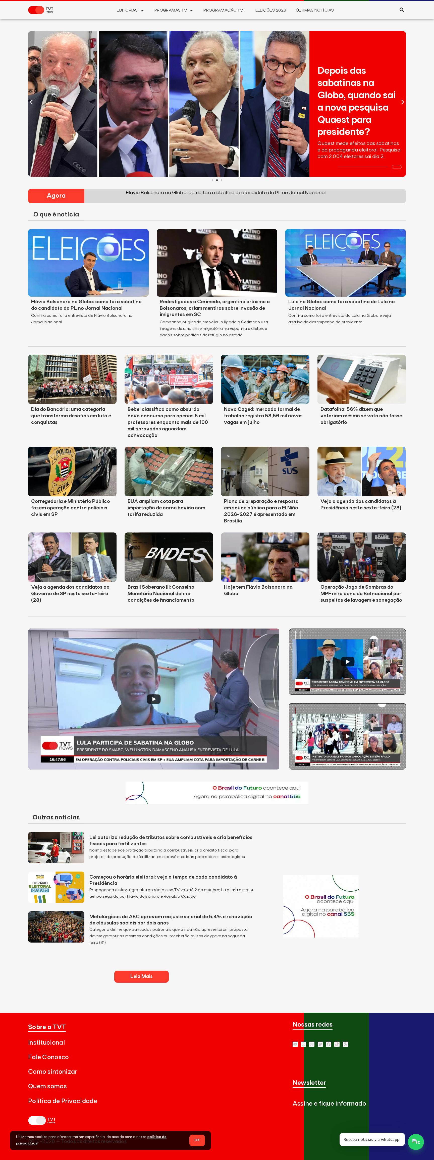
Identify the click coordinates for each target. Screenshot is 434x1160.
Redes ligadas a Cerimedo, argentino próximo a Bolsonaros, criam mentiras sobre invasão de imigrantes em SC (215, 308)
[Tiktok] (337, 1044)
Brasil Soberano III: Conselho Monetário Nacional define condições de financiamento (161, 594)
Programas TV (170, 10)
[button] (402, 10)
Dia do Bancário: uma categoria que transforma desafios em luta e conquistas (71, 416)
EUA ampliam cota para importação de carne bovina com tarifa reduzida (166, 508)
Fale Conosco (48, 1057)
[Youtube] (295, 1044)
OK (197, 1140)
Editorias (127, 10)
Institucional (46, 1043)
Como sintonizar (52, 1072)
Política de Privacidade (62, 1101)
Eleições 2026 (270, 10)
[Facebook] (328, 1044)
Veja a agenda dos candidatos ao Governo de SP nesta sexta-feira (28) (70, 594)
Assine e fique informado (329, 1104)
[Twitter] (320, 1044)
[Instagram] (311, 1044)
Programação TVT (224, 10)
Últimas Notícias (315, 10)
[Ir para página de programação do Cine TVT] (217, 802)
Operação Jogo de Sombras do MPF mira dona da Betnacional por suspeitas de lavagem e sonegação (361, 594)
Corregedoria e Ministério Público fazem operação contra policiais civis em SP (70, 508)
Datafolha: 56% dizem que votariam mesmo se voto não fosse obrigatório (361, 416)
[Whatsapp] (303, 1044)
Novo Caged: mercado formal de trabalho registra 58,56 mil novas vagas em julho (263, 416)
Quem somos (47, 1086)
